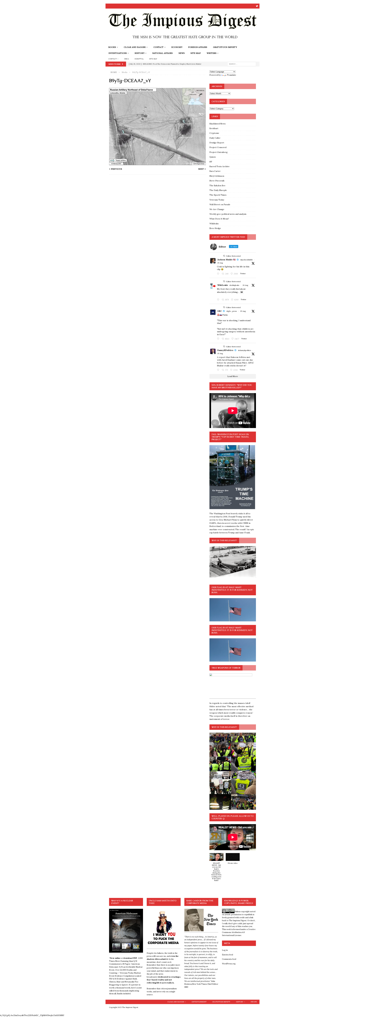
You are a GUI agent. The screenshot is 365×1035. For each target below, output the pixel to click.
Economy (176, 47)
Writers (211, 53)
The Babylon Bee (217, 185)
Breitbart (213, 128)
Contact (158, 47)
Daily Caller (214, 138)
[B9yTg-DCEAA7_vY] (157, 163)
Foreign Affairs (197, 47)
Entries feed (227, 954)
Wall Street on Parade (219, 204)
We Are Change (216, 209)
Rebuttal (139, 59)
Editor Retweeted (233, 256)
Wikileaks (214, 223)
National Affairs (162, 53)
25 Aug (243, 311)
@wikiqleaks (234, 285)
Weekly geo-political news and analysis (227, 214)
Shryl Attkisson (216, 176)
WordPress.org (229, 963)
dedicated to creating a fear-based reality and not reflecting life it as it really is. (164, 980)
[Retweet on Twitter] (224, 256)
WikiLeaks (222, 285)
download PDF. (130, 958)
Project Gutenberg (218, 152)
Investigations (118, 53)
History (139, 53)
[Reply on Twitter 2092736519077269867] (218, 300)
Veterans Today (216, 199)
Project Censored (217, 147)
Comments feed (229, 959)
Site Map (195, 53)
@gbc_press (232, 311)
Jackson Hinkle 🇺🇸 (226, 259)
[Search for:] (241, 64)
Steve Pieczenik (216, 180)
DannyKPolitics (225, 350)
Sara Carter (215, 171)
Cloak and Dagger (135, 47)
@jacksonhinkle (246, 260)
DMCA (126, 59)
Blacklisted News (217, 123)
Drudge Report (216, 142)
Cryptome (214, 133)
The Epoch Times (217, 195)
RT (210, 161)
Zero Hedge (215, 228)
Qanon (212, 157)
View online (115, 958)
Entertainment (199, 1002)
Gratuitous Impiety (225, 47)
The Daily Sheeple (218, 190)
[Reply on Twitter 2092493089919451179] (218, 274)
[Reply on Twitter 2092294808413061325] (218, 339)
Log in (225, 950)
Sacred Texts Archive (219, 166)
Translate (231, 75)
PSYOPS (254, 1002)
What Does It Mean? (219, 218)
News (182, 53)
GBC (219, 311)
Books (112, 47)
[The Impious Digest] (182, 42)
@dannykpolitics (244, 350)
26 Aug (220, 263)
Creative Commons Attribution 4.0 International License (239, 932)
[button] (216, 868)
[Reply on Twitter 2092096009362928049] (218, 370)
